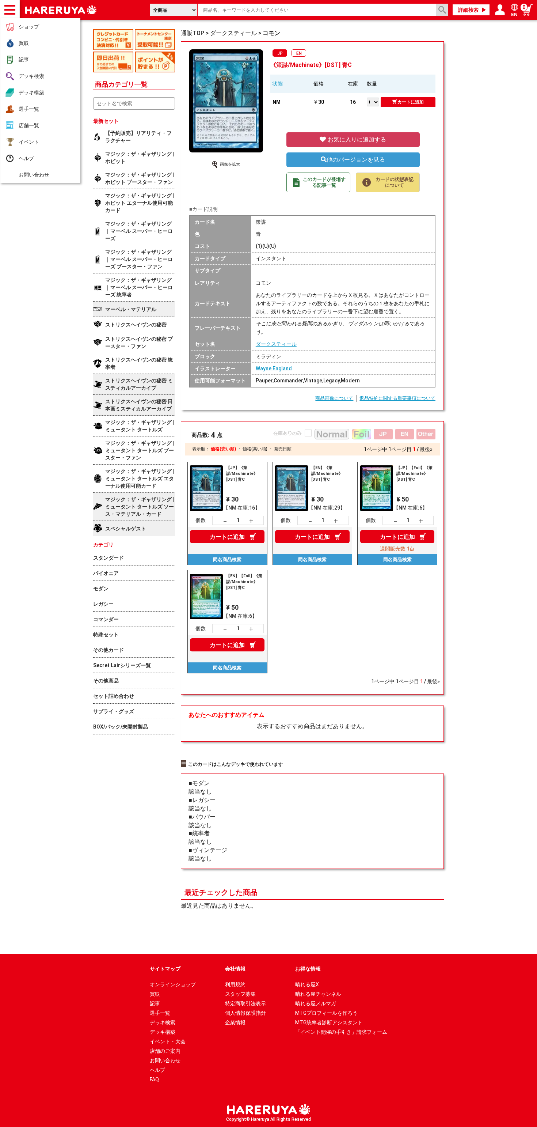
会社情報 (235, 969)
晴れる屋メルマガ (315, 1003)
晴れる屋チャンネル (318, 994)
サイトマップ (165, 969)
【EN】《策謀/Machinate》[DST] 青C (327, 473)
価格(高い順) (255, 448)
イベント (29, 142)
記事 (24, 60)
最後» (426, 449)
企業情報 (235, 1022)
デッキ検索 (31, 76)
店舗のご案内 (165, 1051)
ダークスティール (276, 344)
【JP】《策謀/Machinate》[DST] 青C (242, 473)
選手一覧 (29, 109)
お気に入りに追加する (356, 139)
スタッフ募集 (240, 994)
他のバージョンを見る (356, 159)
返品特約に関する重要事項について (397, 398)
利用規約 (235, 984)
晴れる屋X (307, 984)
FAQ (154, 1079)
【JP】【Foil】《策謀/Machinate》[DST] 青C (414, 473)
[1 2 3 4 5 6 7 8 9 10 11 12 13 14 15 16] (374, 101)
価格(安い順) (223, 448)
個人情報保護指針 (245, 1013)
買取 (24, 43)
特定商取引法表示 (245, 1003)
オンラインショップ (173, 984)
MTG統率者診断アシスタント (329, 1022)
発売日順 (283, 448)
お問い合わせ (34, 175)
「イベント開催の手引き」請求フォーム (341, 1032)
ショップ (29, 27)
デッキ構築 (31, 92)
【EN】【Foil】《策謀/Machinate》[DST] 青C (244, 582)
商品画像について (334, 398)
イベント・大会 (168, 1041)
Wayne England (274, 368)
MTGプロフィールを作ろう (326, 1013)
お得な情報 (308, 969)
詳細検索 (468, 10)
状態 (278, 84)
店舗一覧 (29, 125)
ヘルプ (26, 158)
